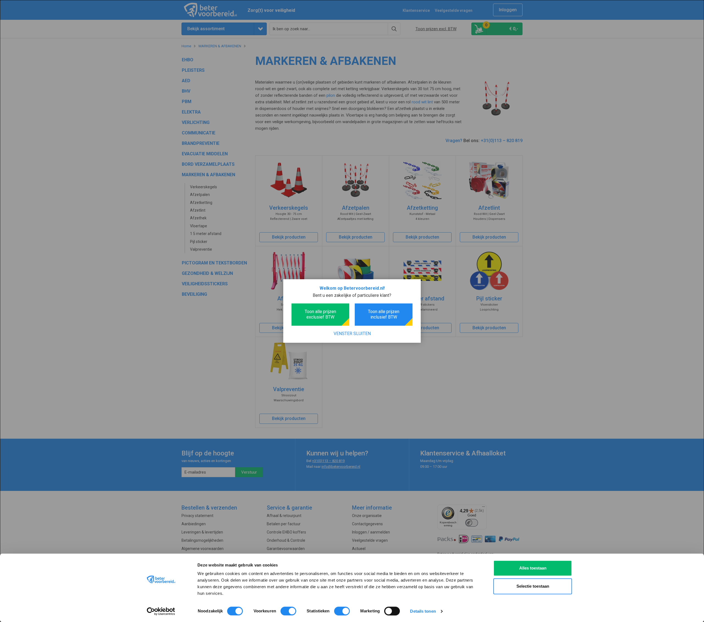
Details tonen (423, 611)
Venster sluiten (352, 333)
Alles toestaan (532, 568)
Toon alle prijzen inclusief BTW (383, 314)
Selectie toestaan (532, 586)
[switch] (288, 611)
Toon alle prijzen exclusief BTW (320, 314)
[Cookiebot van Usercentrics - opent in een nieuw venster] (161, 611)
